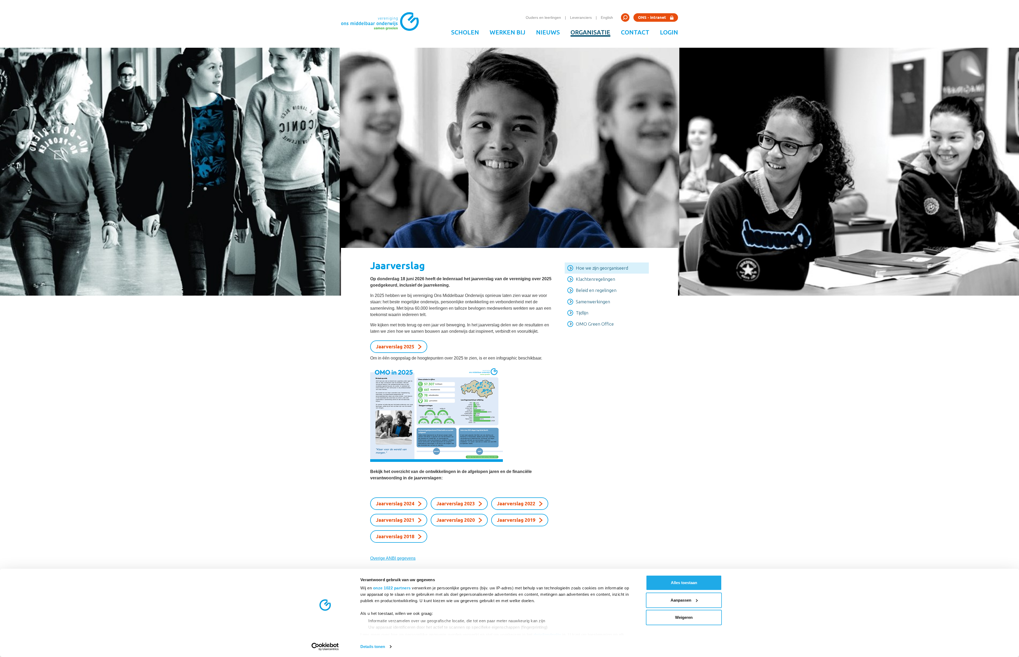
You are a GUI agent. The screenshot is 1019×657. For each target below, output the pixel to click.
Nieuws (548, 32)
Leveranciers (581, 17)
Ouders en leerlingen (543, 17)
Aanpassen (681, 600)
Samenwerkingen (593, 301)
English (607, 17)
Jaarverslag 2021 (395, 520)
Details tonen (372, 646)
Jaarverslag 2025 (395, 346)
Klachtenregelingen (595, 279)
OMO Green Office (595, 323)
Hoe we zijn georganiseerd (602, 267)
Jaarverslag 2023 (456, 503)
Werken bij (507, 32)
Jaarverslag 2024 (395, 503)
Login (669, 32)
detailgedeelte (547, 634)
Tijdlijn (582, 312)
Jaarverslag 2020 (456, 520)
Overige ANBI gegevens (393, 558)
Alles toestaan (684, 582)
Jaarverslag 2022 (516, 503)
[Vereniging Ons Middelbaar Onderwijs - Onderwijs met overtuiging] (382, 24)
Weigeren (684, 617)
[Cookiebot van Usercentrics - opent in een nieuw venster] (325, 647)
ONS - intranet (652, 17)
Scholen (465, 32)
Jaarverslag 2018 (395, 536)
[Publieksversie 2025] (460, 413)
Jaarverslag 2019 (516, 520)
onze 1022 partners (392, 588)
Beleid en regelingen (596, 290)
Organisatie (590, 32)
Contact (635, 32)
